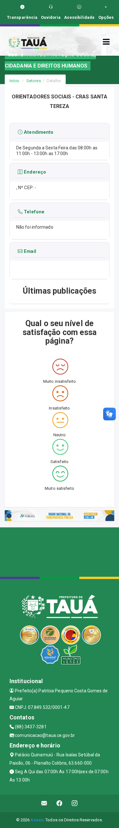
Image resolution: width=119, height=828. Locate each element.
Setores (33, 80)
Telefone (33, 212)
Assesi (36, 819)
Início (15, 80)
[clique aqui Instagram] (74, 803)
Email (29, 251)
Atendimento (38, 132)
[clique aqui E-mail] (44, 803)
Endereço (34, 172)
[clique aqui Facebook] (59, 803)
